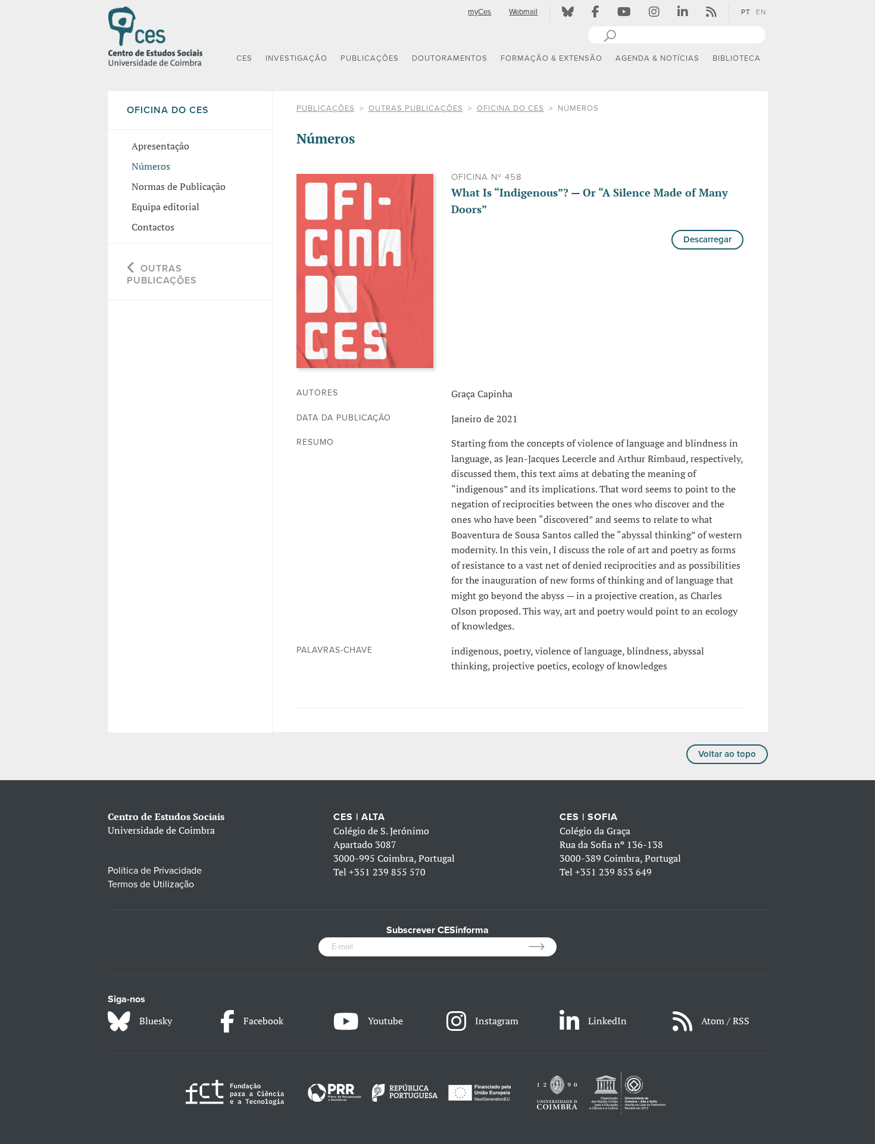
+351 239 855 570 (387, 871)
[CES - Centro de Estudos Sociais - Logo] (155, 35)
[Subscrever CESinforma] (543, 946)
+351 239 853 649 (613, 871)
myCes (479, 12)
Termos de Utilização (151, 884)
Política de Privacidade (155, 871)
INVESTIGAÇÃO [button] (296, 58)
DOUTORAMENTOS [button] (450, 58)
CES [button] (244, 58)
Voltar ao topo (727, 754)
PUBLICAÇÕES (325, 108)
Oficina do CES (510, 108)
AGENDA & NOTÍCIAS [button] (657, 58)
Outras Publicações (415, 108)
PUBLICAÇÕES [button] (369, 58)
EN (761, 12)
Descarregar (707, 239)
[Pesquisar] (609, 34)
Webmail (523, 12)
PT (746, 12)
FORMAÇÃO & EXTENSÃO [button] (551, 58)
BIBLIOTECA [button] (736, 58)
